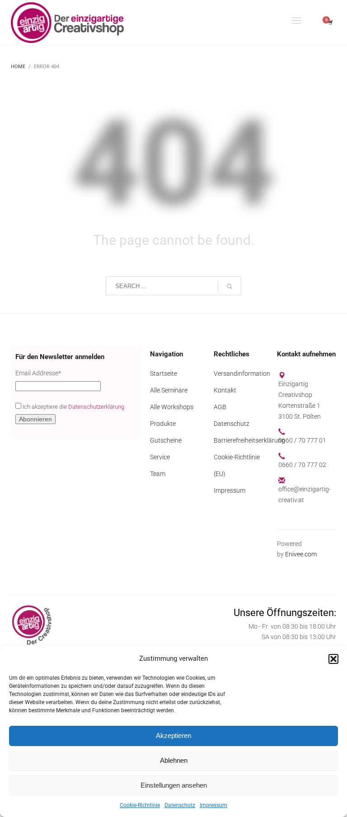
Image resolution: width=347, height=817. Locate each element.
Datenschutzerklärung (96, 406)
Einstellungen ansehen (174, 785)
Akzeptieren (173, 735)
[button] (333, 658)
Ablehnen (174, 760)
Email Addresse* (38, 373)
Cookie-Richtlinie (140, 805)
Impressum (213, 805)
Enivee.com (301, 554)
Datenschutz (179, 805)
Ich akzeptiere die (72, 406)
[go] (229, 286)
